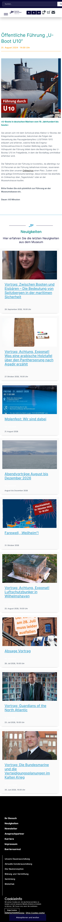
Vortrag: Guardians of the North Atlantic (25, 708)
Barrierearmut (13, 849)
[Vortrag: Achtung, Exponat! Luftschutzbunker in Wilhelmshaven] (29, 568)
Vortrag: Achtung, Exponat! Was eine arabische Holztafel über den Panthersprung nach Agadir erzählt (29, 358)
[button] (5, 12)
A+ (39, 12)
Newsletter (11, 828)
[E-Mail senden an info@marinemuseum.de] (53, 12)
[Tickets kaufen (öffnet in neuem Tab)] (49, 12)
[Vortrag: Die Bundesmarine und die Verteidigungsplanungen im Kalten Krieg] (29, 745)
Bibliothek (10, 884)
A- (29, 12)
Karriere (9, 838)
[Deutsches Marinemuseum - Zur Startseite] (15, 13)
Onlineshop (28, 170)
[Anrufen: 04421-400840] (44, 12)
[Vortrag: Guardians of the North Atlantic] (29, 686)
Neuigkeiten (11, 823)
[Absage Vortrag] (29, 631)
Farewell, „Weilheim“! (22, 533)
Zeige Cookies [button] (12, 910)
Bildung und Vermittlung (17, 874)
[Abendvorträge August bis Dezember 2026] (29, 454)
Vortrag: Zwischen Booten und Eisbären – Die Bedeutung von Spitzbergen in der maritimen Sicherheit (30, 290)
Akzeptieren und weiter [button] (27, 917)
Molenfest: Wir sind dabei (25, 419)
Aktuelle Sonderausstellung (18, 864)
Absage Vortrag (18, 651)
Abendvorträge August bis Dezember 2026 (26, 476)
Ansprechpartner (14, 833)
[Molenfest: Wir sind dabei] (29, 399)
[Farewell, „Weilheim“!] (29, 513)
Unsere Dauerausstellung (17, 859)
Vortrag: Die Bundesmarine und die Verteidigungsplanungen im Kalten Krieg (27, 771)
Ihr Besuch (11, 818)
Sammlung (10, 879)
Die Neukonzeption (14, 869)
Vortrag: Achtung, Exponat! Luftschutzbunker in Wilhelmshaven (27, 592)
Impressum (11, 844)
